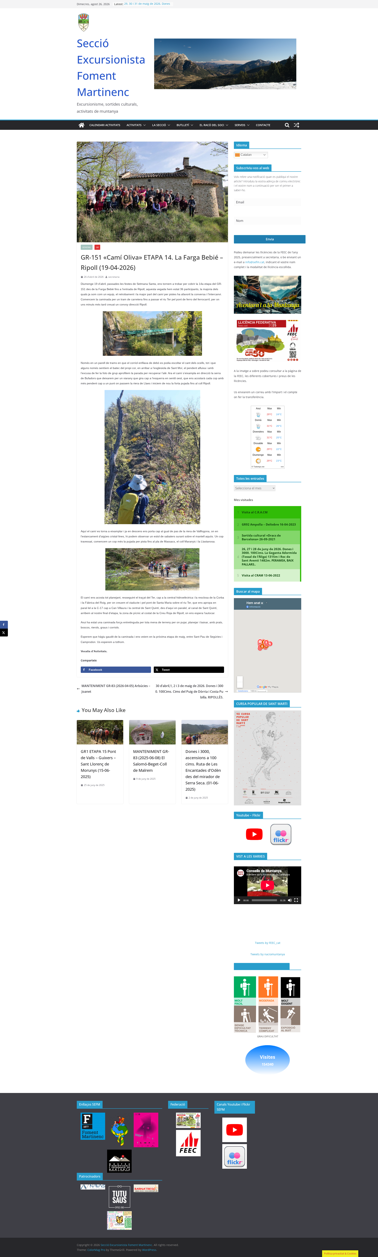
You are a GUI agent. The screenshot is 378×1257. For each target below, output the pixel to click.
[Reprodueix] (239, 900)
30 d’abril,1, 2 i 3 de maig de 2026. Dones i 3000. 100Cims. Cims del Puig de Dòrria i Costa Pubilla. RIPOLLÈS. (189, 691)
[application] (267, 885)
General (86, 247)
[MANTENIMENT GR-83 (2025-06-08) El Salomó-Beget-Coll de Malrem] (152, 723)
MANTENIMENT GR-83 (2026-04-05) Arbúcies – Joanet (116, 689)
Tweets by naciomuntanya (267, 954)
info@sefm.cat (254, 262)
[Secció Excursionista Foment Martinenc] (81, 125)
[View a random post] (296, 125)
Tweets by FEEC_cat (267, 943)
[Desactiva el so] (290, 900)
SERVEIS (240, 125)
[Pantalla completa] (296, 900)
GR (97, 247)
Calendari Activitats (104, 125)
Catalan (246, 154)
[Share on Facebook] (4, 625)
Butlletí (183, 125)
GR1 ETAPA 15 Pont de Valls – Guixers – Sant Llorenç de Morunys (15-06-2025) (98, 764)
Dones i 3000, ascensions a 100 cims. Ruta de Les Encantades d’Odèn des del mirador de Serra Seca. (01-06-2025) (203, 770)
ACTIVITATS (134, 125)
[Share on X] (4, 632)
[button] (144, 125)
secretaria (114, 277)
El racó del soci (212, 125)
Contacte (263, 125)
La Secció (159, 125)
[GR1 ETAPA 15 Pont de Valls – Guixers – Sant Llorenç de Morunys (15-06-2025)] (100, 723)
